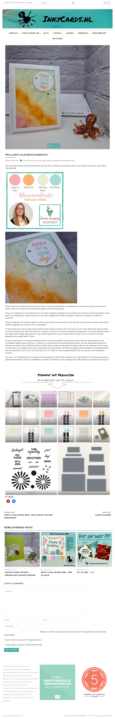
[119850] (101, 434)
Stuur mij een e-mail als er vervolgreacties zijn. (23, 640)
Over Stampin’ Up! (30, 33)
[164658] (83, 434)
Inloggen (57, 39)
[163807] (48, 416)
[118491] (66, 399)
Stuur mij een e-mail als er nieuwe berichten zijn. (24, 645)
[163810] (83, 416)
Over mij (13, 33)
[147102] (13, 434)
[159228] (31, 416)
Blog (46, 33)
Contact (57, 33)
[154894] (66, 434)
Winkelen (83, 33)
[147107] (48, 434)
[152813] (83, 399)
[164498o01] (31, 469)
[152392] (13, 399)
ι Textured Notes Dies (68, 160)
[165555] (84, 469)
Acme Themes (107, 716)
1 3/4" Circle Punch (28, 160)
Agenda (70, 33)
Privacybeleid (99, 33)
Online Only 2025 (13, 160)
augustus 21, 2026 (11, 569)
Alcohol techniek (40, 160)
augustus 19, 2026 (48, 569)
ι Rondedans (57, 160)
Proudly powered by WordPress (74, 716)
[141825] (101, 399)
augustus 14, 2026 (84, 569)
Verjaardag (49, 160)
